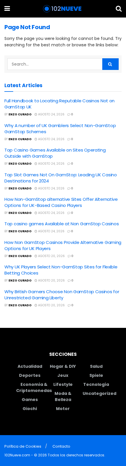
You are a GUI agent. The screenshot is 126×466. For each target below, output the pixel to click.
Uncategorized (99, 393)
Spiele (96, 375)
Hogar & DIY (63, 366)
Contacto (61, 446)
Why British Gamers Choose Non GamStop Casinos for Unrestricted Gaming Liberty (61, 295)
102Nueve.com (17, 455)
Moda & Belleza (63, 396)
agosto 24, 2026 (50, 114)
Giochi (30, 409)
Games (30, 399)
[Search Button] (119, 8)
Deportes (29, 375)
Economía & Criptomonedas (34, 387)
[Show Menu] (7, 8)
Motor (63, 409)
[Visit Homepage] (62, 9)
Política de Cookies (22, 446)
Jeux (62, 375)
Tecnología (96, 384)
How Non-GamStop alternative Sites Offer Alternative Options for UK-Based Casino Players (61, 202)
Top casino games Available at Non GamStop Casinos (61, 224)
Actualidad (30, 366)
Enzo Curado (20, 114)
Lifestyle (63, 384)
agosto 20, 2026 (51, 256)
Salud (96, 366)
